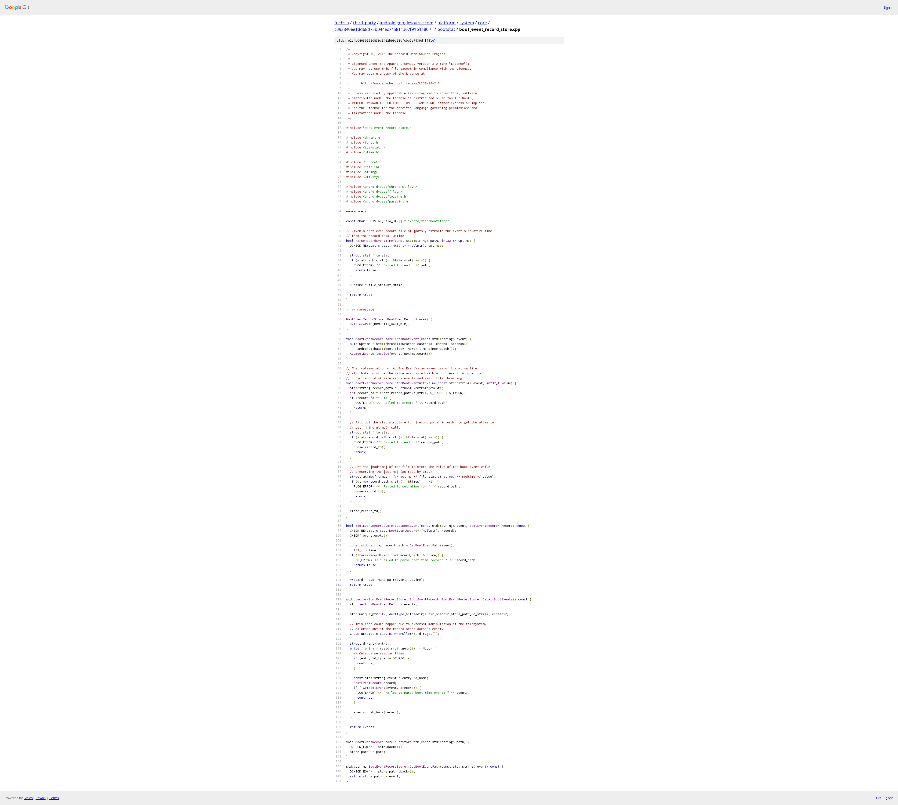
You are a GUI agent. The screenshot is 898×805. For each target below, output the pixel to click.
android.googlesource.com (406, 22)
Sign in (888, 7)
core (482, 22)
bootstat (446, 29)
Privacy (41, 798)
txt (878, 798)
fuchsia (341, 22)
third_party (364, 22)
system (467, 22)
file (430, 41)
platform (446, 22)
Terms (54, 798)
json (889, 798)
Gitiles (28, 798)
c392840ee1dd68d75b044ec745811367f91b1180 (381, 29)
